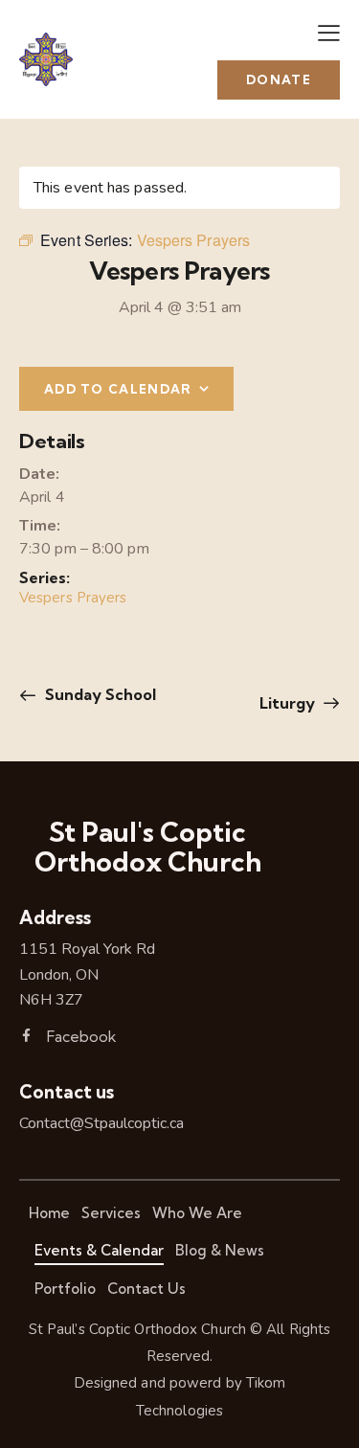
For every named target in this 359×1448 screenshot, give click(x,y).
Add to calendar (118, 388)
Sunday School (98, 694)
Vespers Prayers (73, 597)
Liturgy (289, 703)
